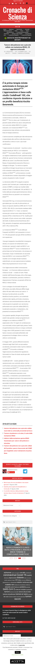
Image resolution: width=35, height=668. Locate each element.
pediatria (23, 587)
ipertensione (6, 582)
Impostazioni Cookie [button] (17, 655)
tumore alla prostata (25, 592)
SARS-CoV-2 (9, 589)
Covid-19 (21, 575)
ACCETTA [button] (17, 661)
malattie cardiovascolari (24, 582)
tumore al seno (22, 594)
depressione (12, 578)
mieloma (28, 584)
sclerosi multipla (20, 589)
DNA (25, 578)
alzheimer (7, 573)
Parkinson (16, 587)
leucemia (13, 582)
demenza (6, 578)
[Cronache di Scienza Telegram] (25, 473)
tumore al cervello (14, 592)
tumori (28, 596)
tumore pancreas (21, 596)
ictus (19, 580)
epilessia (10, 580)
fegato (13, 580)
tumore (7, 592)
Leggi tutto (21, 645)
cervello (22, 573)
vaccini (17, 599)
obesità (7, 587)
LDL (10, 582)
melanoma (17, 584)
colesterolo (28, 572)
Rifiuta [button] (17, 652)
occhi (12, 587)
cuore (29, 575)
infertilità (23, 580)
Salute (7, 53)
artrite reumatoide (15, 572)
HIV (16, 580)
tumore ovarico (12, 596)
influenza (28, 580)
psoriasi (28, 587)
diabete (20, 577)
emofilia (5, 580)
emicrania (28, 578)
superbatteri (29, 589)
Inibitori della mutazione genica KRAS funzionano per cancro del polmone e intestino (16, 440)
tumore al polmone (23, 53)
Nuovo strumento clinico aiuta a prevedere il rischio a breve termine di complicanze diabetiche (17, 550)
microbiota (22, 584)
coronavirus (9, 575)
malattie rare (9, 585)
